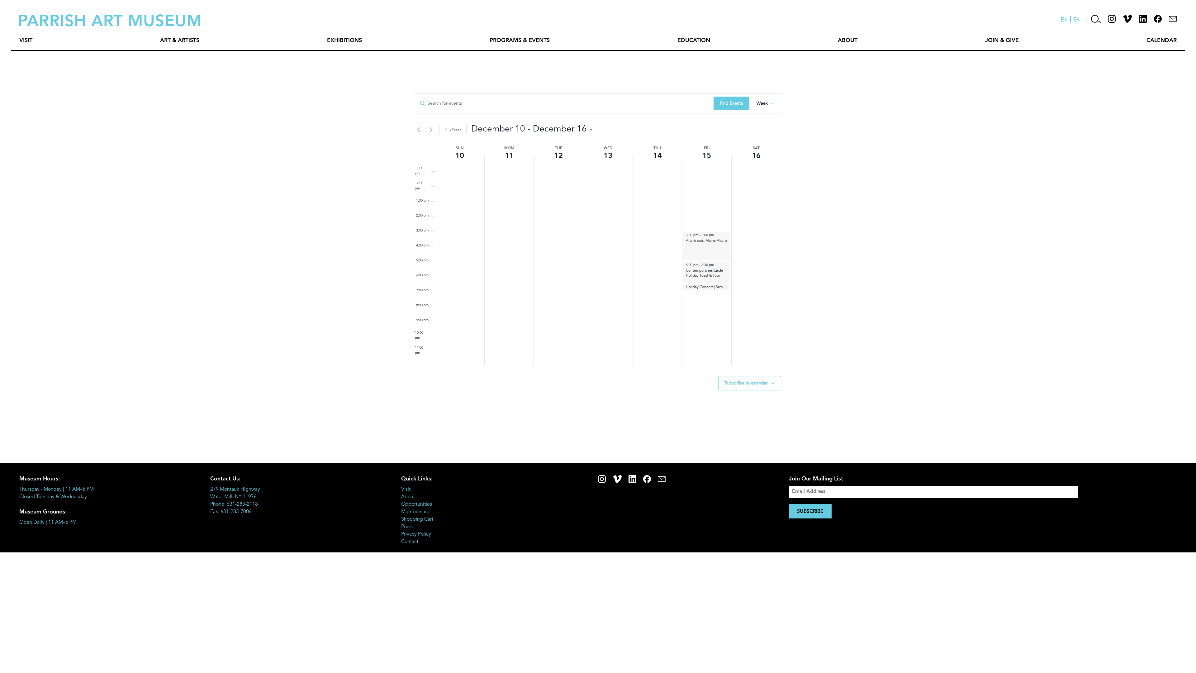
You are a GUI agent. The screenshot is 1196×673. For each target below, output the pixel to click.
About (847, 40)
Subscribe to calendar (746, 383)
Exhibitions (344, 40)
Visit (25, 40)
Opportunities (416, 504)
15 (706, 156)
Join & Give (1002, 40)
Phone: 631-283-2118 (234, 504)
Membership (415, 511)
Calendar (1161, 40)
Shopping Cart (417, 519)
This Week (453, 129)
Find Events (731, 103)
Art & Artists (179, 40)
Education (693, 40)
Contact (409, 541)
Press (407, 526)
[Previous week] (418, 129)
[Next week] (430, 129)
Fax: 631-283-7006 (231, 511)
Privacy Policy (416, 534)
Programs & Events (520, 40)
